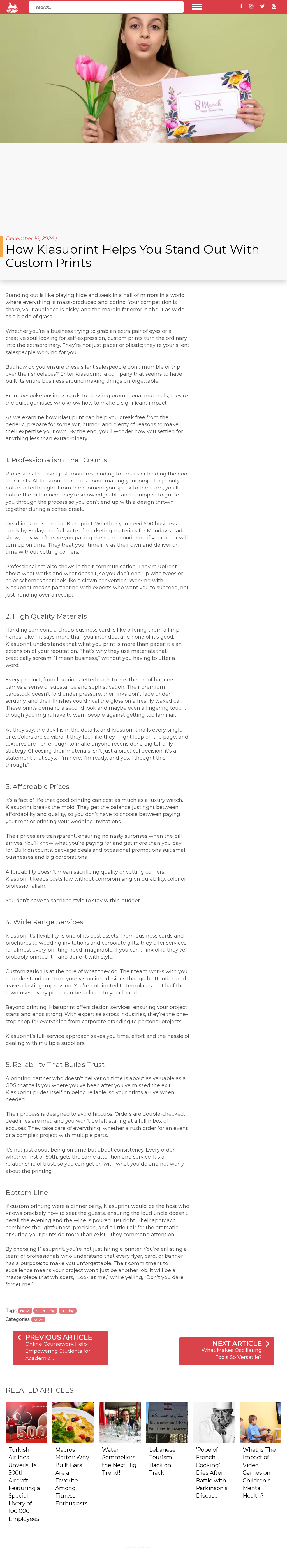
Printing (68, 1310)
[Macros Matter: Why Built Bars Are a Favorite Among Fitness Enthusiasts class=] (73, 1422)
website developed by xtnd (143, 1547)
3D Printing (45, 1310)
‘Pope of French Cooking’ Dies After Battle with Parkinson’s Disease (212, 1472)
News (25, 1310)
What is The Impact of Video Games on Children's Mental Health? (259, 1472)
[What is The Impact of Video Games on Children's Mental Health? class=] (260, 1422)
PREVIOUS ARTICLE (58, 1337)
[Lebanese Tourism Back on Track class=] (167, 1422)
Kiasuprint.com (59, 481)
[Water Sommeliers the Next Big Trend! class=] (120, 1422)
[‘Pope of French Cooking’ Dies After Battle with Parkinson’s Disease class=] (213, 1422)
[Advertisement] (143, 185)
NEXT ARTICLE (237, 1343)
